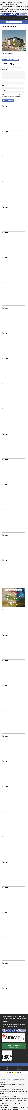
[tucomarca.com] (14, 15)
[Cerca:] (14, 21)
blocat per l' (15, 1046)
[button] (26, 18)
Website (4, 90)
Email (3, 85)
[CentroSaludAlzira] (14, 50)
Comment (4, 69)
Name (3, 81)
